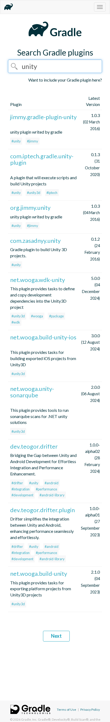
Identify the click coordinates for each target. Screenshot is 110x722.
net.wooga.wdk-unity (37, 279)
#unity (16, 141)
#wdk (15, 322)
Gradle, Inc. (29, 719)
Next (56, 636)
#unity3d (33, 192)
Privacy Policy (90, 710)
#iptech (51, 192)
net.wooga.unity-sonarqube (32, 392)
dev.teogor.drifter (34, 446)
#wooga (37, 316)
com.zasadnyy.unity (35, 240)
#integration (20, 489)
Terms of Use (66, 710)
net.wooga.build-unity (38, 573)
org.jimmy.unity (30, 207)
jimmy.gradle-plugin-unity (43, 116)
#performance (46, 489)
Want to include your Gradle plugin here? (65, 79)
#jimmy (32, 141)
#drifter (17, 483)
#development (22, 495)
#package (56, 316)
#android (51, 483)
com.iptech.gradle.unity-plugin (41, 159)
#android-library (52, 495)
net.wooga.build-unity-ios (43, 337)
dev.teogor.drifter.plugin (42, 510)
